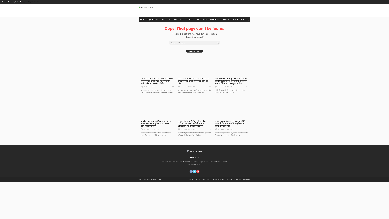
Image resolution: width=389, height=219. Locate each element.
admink (153, 86)
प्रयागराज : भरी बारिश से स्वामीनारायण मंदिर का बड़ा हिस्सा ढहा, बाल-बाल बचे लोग (193, 81)
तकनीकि (226, 20)
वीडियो (243, 20)
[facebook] (191, 171)
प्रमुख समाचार (152, 20)
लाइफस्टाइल (214, 20)
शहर (181, 20)
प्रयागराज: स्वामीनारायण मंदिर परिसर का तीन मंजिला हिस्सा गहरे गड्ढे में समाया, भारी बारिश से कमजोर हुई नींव (157, 81)
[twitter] (194, 171)
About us (197, 179)
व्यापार (204, 20)
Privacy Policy (206, 179)
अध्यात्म (235, 20)
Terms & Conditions (218, 179)
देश (169, 20)
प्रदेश (162, 20)
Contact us (237, 179)
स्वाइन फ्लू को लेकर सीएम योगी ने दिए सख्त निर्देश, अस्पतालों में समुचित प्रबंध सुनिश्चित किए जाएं (230, 123)
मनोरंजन (190, 20)
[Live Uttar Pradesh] (194, 151)
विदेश (175, 20)
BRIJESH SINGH (192, 86)
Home (142, 20)
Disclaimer (229, 179)
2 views (148, 86)
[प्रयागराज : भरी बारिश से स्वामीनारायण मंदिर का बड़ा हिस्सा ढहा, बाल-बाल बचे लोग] (194, 65)
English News (246, 179)
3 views (185, 129)
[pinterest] (197, 171)
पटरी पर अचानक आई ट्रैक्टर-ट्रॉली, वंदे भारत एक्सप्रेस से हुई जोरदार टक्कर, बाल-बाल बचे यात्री (156, 123)
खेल (198, 20)
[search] (247, 19)
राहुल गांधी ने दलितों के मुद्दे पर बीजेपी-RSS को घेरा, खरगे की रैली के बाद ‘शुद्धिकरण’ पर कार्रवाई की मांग (193, 123)
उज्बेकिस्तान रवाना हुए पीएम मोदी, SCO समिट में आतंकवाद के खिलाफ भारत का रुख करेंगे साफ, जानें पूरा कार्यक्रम (231, 81)
